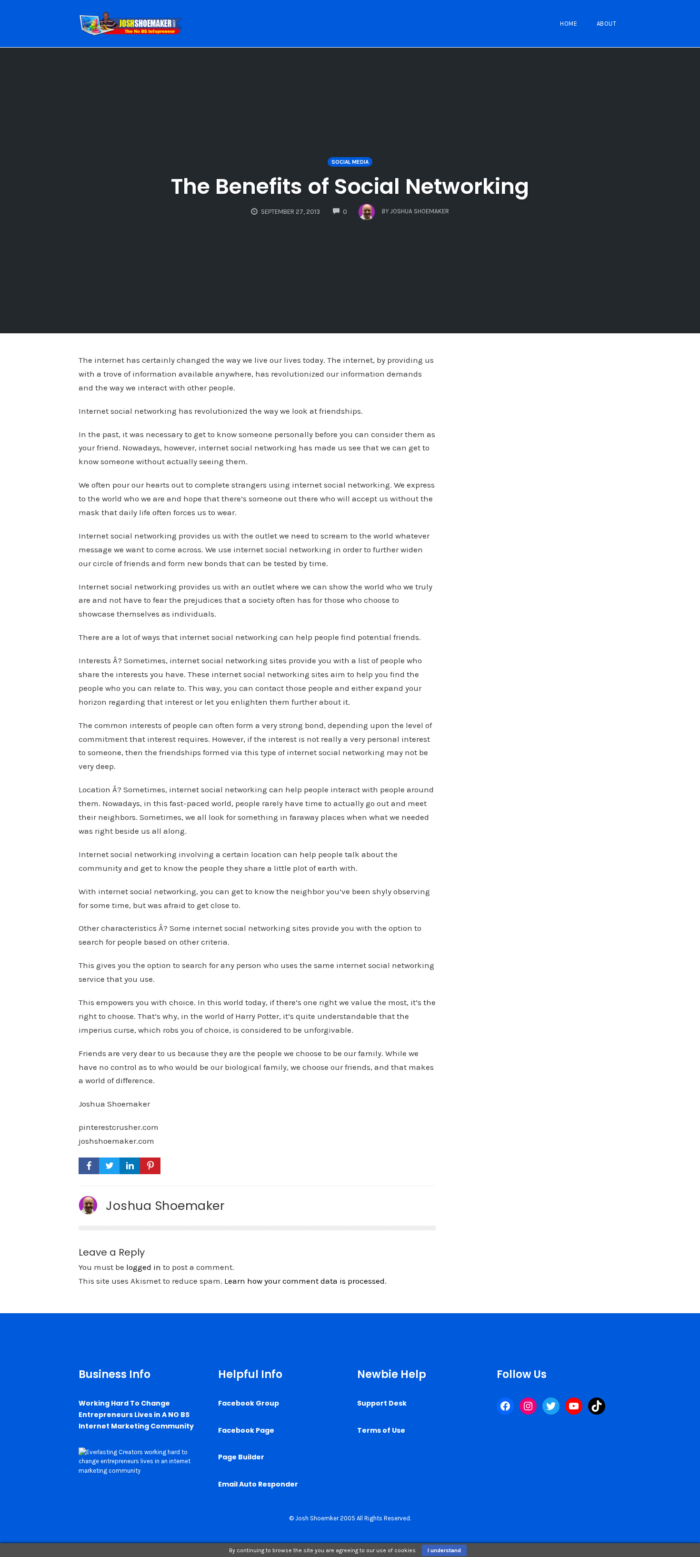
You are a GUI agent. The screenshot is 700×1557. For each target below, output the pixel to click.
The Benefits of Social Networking (350, 186)
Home (568, 23)
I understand (444, 1550)
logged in (143, 1267)
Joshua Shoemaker (165, 1205)
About (607, 23)
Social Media (350, 162)
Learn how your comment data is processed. (305, 1281)
